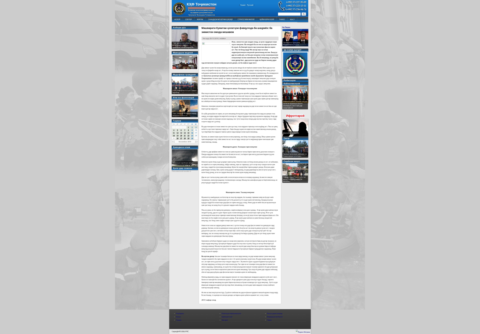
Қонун (178, 317)
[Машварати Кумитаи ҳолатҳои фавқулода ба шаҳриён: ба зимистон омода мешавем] (216, 44)
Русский (250, 5)
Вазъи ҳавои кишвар (274, 313)
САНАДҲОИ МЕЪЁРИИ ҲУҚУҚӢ (220, 19)
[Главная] (179, 14)
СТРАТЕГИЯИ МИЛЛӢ (246, 19)
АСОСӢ (177, 19)
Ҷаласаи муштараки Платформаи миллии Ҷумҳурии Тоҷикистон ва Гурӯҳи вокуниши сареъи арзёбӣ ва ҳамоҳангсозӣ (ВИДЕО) (295, 105)
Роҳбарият (180, 313)
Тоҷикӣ (242, 5)
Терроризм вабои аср (291, 133)
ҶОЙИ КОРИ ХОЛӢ (267, 19)
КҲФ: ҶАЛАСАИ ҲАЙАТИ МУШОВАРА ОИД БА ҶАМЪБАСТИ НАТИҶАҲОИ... (183, 45)
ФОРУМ (200, 19)
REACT (292, 19)
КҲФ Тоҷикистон (201, 4)
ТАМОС (282, 19)
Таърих (179, 320)
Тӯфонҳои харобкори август (183, 163)
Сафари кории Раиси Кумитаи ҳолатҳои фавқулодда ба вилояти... (294, 179)
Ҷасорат (225, 320)
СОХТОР (188, 19)
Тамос (269, 320)
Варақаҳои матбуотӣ (274, 317)
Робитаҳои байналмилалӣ (231, 313)
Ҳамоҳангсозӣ (227, 317)
